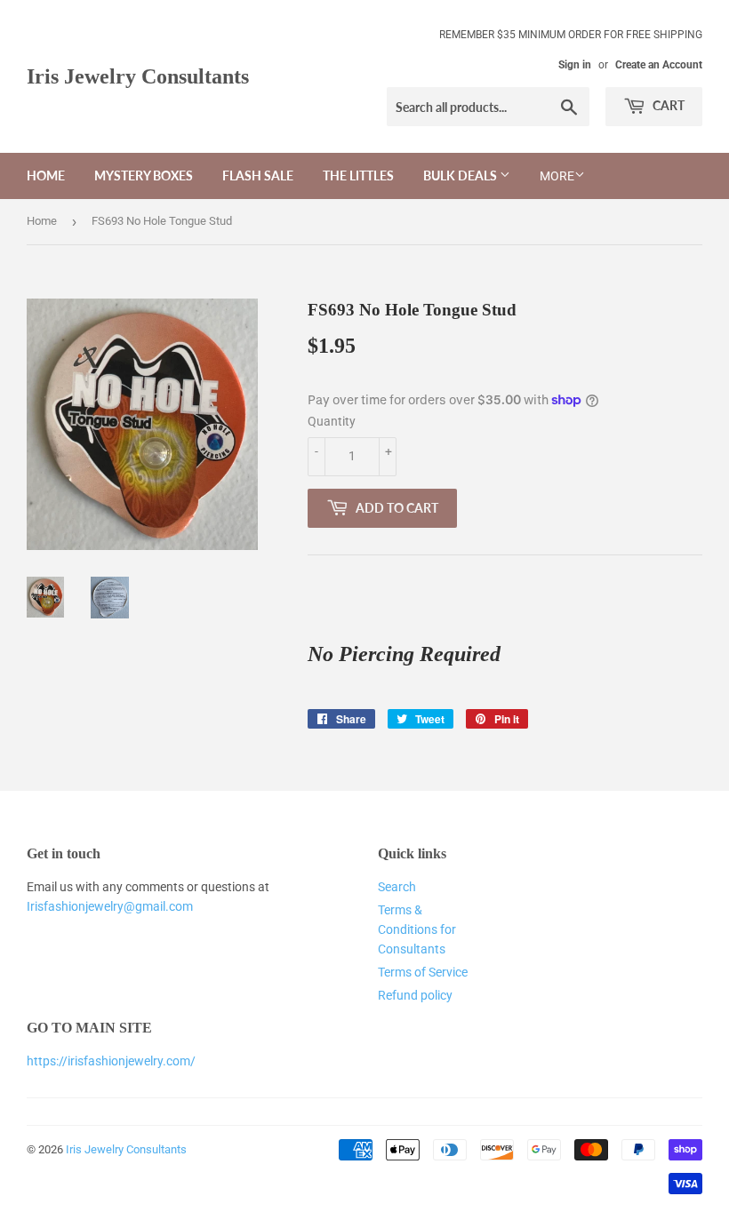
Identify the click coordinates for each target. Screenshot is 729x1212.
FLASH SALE (257, 175)
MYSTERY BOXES (143, 175)
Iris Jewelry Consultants (138, 76)
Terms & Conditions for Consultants (417, 930)
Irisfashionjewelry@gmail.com (110, 906)
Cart (667, 105)
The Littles (358, 175)
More (557, 176)
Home (46, 175)
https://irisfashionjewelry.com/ (111, 1061)
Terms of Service (423, 972)
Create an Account (658, 65)
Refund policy (415, 995)
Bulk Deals (461, 175)
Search (397, 887)
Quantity (332, 421)
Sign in (574, 65)
